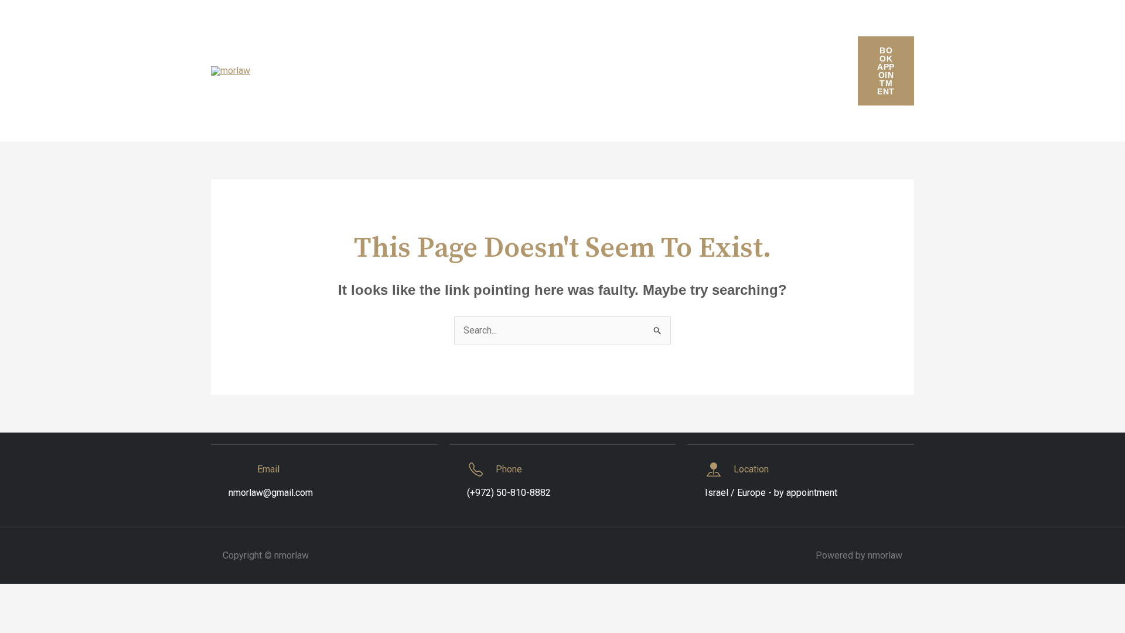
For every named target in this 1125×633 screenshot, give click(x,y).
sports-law (367, 111)
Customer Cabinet (584, 29)
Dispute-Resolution (771, 29)
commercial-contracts (358, 29)
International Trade (556, 70)
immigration (374, 70)
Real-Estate (768, 70)
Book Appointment (885, 71)
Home (319, 70)
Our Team (632, 70)
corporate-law (500, 29)
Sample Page (298, 111)
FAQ (279, 70)
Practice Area (697, 70)
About (283, 29)
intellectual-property (458, 70)
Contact (437, 29)
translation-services (449, 111)
